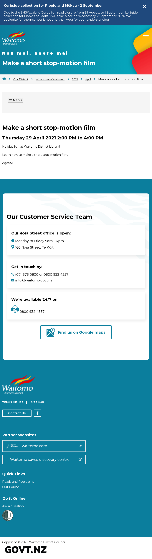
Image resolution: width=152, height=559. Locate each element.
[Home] (14, 43)
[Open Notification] (144, 6)
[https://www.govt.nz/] (25, 553)
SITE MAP (37, 402)
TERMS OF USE (12, 402)
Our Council (11, 487)
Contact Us (17, 413)
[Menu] (146, 35)
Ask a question (13, 506)
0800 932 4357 (31, 312)
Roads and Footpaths (18, 481)
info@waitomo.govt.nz (33, 280)
